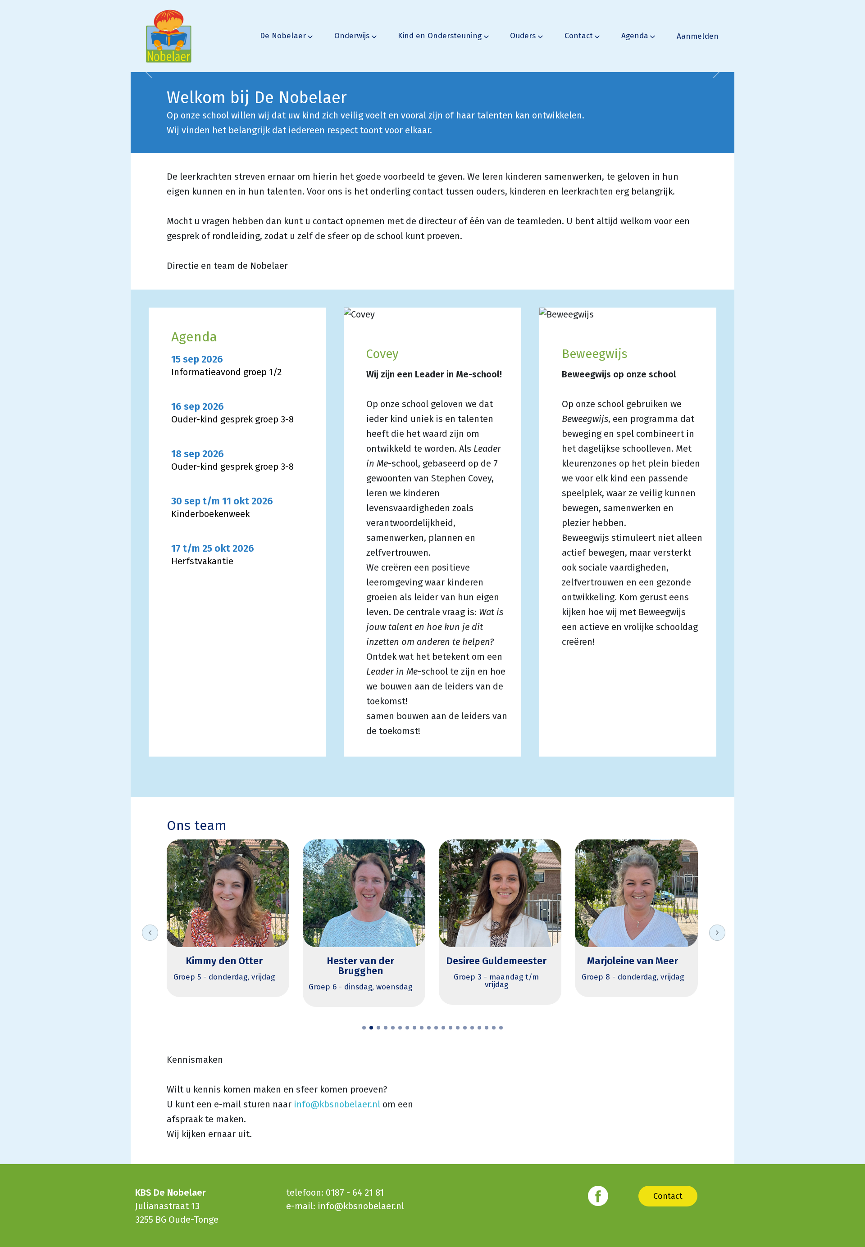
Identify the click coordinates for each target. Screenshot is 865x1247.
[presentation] (150, 933)
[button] (364, 1027)
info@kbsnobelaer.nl (337, 1104)
